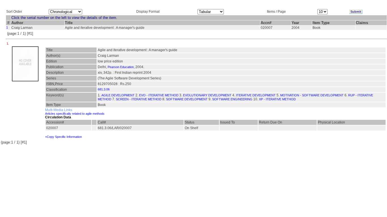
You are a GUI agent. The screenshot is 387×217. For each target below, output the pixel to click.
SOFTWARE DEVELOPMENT (187, 99)
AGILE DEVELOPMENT (118, 95)
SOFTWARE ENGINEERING (232, 99)
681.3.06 (104, 89)
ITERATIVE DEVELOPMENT (256, 95)
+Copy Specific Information (63, 136)
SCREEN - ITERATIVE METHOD (138, 99)
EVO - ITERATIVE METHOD (158, 95)
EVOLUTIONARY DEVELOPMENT (207, 95)
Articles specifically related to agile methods (75, 113)
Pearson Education (121, 67)
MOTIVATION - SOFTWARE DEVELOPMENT (312, 95)
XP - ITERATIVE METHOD (277, 99)
